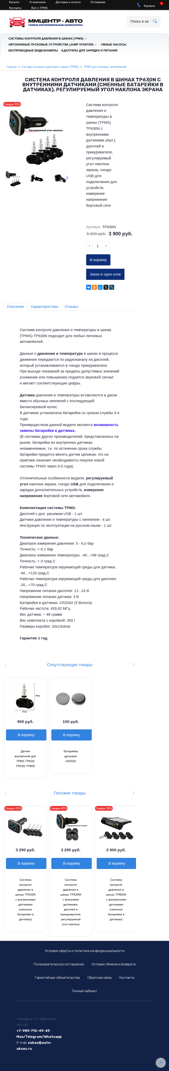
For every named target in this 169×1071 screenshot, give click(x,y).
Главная (12, 66)
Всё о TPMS (39, 7)
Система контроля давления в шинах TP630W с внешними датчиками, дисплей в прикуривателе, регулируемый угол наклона (70, 902)
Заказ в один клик (105, 274)
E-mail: (21, 1043)
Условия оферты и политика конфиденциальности (84, 951)
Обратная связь (99, 977)
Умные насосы (113, 44)
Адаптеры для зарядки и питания (89, 50)
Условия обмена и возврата (114, 964)
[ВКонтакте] (88, 287)
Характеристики (44, 307)
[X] (105, 287)
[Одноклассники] (94, 287)
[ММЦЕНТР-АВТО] (49, 21)
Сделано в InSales (93, 1034)
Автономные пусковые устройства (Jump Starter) (51, 44)
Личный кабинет (84, 991)
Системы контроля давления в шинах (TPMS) (45, 38)
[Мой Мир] (100, 287)
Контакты (15, 7)
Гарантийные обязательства (57, 977)
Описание (15, 307)
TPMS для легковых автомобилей (105, 66)
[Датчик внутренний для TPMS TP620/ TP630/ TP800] (25, 698)
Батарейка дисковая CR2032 (71, 756)
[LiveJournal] (111, 287)
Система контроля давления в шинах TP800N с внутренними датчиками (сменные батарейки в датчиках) (116, 899)
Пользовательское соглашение (58, 964)
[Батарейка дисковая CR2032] (70, 698)
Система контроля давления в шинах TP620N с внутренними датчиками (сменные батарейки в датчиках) (25, 899)
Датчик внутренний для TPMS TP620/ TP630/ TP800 (25, 759)
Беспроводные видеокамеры (33, 50)
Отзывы (71, 307)
